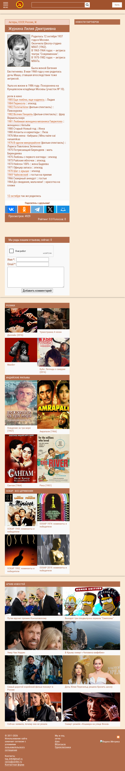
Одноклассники (63, 747)
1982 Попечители (17, 107)
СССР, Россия (25, 22)
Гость (117, 5)
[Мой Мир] (63, 209)
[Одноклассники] (24, 209)
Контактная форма (14, 764)
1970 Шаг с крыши (18, 171)
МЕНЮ (5, 7)
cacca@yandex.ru (13, 761)
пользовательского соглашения (15, 749)
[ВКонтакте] (11, 209)
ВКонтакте (60, 744)
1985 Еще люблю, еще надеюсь (26, 99)
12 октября (13, 196)
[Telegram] (37, 209)
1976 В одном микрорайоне (23, 142)
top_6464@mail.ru (14, 758)
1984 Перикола (16, 103)
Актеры (13, 22)
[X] (50, 209)
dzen (57, 741)
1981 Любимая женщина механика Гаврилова (34, 121)
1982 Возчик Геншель (20, 114)
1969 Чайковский (17, 174)
